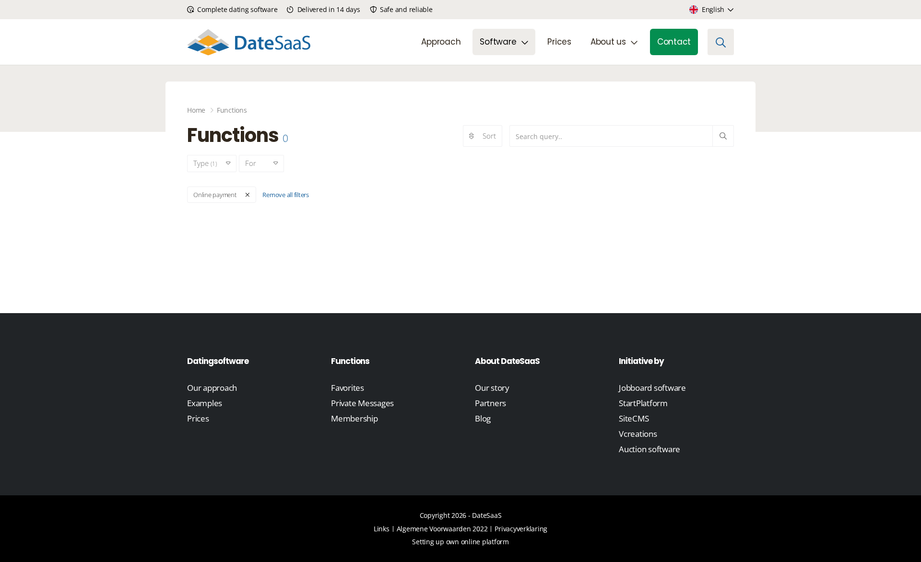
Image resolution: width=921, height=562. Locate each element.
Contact (674, 41)
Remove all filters (285, 194)
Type (205, 163)
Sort (489, 135)
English (713, 9)
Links (382, 528)
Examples (204, 403)
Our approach (212, 387)
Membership (354, 418)
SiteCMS (634, 418)
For (254, 163)
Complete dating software (236, 9)
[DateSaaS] (248, 42)
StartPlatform (643, 403)
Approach (440, 41)
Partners (490, 403)
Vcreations (638, 433)
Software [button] (498, 41)
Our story (492, 387)
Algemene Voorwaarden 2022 (442, 528)
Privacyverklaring (521, 528)
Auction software (649, 449)
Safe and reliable (405, 9)
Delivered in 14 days (327, 9)
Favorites (347, 387)
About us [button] (608, 41)
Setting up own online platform (460, 541)
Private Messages (362, 403)
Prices (559, 41)
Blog (483, 418)
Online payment (214, 194)
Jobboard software (652, 387)
